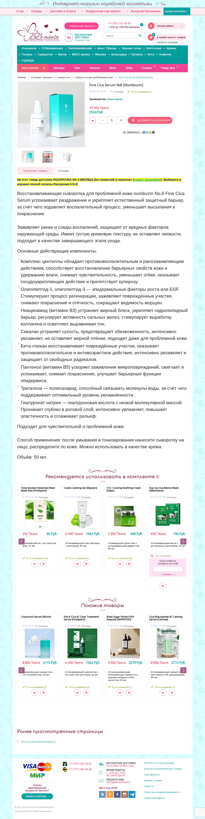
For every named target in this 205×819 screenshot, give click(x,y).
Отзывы (43, 497)
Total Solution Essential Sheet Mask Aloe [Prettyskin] (38, 489)
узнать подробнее (147, 179)
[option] (51, 115)
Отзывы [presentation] (63, 170)
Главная (21, 77)
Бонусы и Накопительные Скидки (163, 768)
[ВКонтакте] (144, 132)
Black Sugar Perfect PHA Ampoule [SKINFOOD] (120, 618)
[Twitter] (147, 132)
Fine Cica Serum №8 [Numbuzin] (38, 741)
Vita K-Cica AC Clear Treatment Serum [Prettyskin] (81, 618)
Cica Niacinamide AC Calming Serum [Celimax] (165, 618)
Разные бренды (115, 99)
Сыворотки (63, 77)
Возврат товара (153, 780)
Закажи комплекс (175, 11)
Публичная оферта (154, 797)
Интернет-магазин (41, 77)
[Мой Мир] (153, 132)
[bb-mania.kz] (38, 32)
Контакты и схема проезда (159, 762)
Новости (149, 786)
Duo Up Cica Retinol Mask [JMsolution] (164, 489)
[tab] (35, 171)
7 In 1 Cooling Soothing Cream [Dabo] (124, 489)
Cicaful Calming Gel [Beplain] (80, 488)
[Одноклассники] (150, 132)
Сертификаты (152, 774)
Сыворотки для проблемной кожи (94, 77)
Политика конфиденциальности (162, 792)
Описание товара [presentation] (35, 170)
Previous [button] (22, 541)
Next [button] (183, 541)
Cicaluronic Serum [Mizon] (36, 616)
